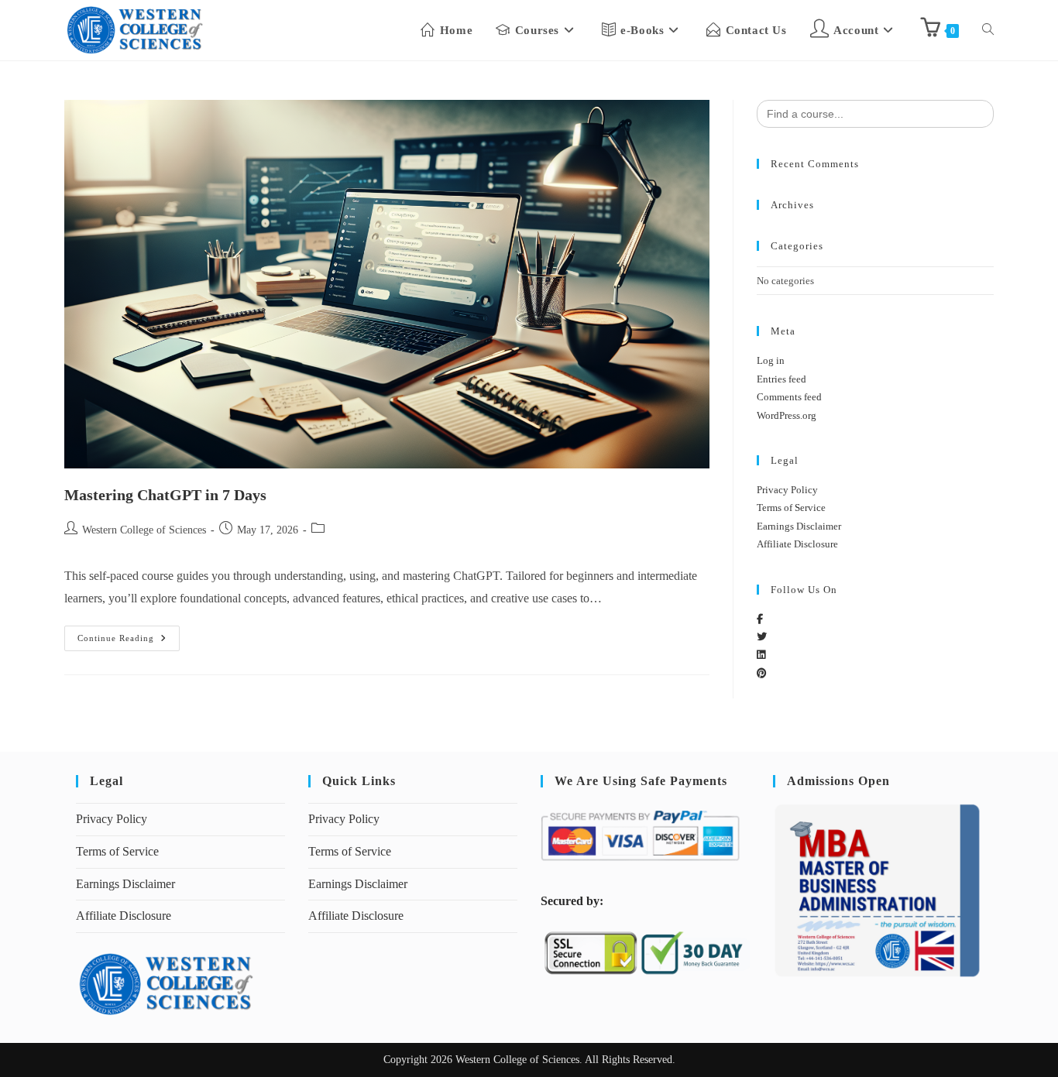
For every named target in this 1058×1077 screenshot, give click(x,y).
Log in (771, 360)
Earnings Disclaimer (799, 526)
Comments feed (789, 397)
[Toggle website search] (987, 30)
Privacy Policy (787, 490)
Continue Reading (128, 634)
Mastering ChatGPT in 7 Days (165, 494)
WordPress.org (786, 415)
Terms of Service (791, 507)
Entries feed (781, 379)
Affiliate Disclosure (797, 544)
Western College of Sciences (144, 530)
